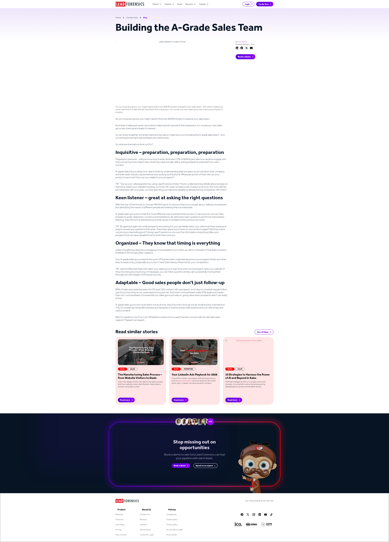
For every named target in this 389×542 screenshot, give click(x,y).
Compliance (171, 514)
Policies (172, 510)
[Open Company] (207, 4)
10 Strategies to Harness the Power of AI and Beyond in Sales (247, 376)
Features (119, 514)
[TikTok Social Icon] (271, 514)
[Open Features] (160, 4)
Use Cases (120, 525)
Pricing (118, 530)
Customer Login (147, 535)
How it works (120, 535)
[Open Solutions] (173, 4)
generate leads (184, 381)
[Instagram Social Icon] (254, 514)
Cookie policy (172, 520)
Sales (132, 369)
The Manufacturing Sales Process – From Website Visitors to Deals (140, 376)
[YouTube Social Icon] (265, 514)
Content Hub (132, 18)
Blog (122, 369)
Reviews (143, 520)
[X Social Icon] (248, 514)
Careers (143, 525)
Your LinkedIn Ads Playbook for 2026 (194, 374)
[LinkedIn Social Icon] (260, 514)
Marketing (188, 369)
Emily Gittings (242, 41)
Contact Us (145, 514)
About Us (146, 510)
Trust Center (171, 535)
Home (118, 18)
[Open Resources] (195, 4)
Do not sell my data (174, 530)
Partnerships (145, 530)
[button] (237, 48)
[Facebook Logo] (242, 514)
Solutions (119, 520)
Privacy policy (172, 525)
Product (122, 510)
